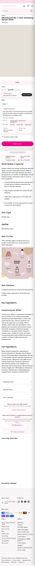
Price (3, 87)
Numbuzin (5, 22)
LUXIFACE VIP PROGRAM (25, 547)
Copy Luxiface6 (27, 94)
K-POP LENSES (22, 543)
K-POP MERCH (22, 536)
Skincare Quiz (5, 526)
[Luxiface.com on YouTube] (25, 502)
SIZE (3, 100)
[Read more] (28, 6)
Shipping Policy (8, 382)
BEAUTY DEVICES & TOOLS (25, 534)
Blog (3, 531)
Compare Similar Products (19, 410)
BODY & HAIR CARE (23, 532)
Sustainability (5, 540)
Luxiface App (5, 533)
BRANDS (20, 545)
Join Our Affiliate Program (9, 538)
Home (3, 15)
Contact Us (21, 562)
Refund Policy (8, 389)
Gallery (17, 82)
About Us (13, 562)
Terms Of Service (6, 560)
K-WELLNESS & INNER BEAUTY (24, 539)
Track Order (5, 536)
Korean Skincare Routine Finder (8, 523)
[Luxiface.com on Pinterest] (29, 502)
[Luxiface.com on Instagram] (19, 502)
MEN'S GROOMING (23, 529)
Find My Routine (17, 425)
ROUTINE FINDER (23, 527)
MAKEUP (20, 525)
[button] (17, 149)
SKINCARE (21, 522)
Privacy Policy (17, 560)
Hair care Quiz (6, 529)
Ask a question (8, 397)
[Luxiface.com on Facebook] (22, 502)
